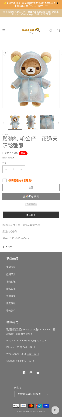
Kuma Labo (27, 411)
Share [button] (9, 246)
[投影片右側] (58, 122)
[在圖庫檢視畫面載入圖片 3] (47, 122)
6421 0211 (33, 353)
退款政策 (11, 296)
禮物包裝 (11, 281)
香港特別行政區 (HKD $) (29, 394)
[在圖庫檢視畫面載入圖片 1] (15, 122)
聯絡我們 (11, 310)
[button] (3, 30)
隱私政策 (11, 288)
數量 (4, 163)
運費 (12, 158)
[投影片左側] (3, 122)
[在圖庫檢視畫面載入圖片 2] (31, 122)
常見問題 (11, 267)
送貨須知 (11, 274)
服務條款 (11, 303)
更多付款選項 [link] (31, 204)
